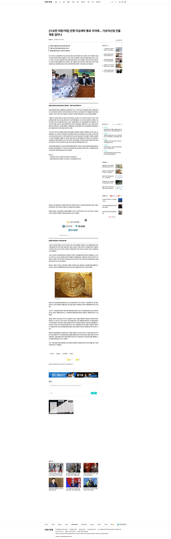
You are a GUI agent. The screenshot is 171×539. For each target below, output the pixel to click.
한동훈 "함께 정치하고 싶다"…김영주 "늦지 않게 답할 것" (90, 474)
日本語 (116, 2)
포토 (93, 2)
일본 (116, 196)
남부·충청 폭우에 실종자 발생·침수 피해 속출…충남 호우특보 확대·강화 (112, 153)
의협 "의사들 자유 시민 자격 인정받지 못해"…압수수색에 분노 (90, 489)
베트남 (121, 196)
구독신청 (52, 524)
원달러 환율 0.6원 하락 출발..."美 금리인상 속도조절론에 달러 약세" (65, 159)
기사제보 (66, 524)
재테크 (68, 2)
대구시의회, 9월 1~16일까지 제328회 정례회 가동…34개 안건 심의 (113, 147)
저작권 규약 (92, 524)
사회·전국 (83, 2)
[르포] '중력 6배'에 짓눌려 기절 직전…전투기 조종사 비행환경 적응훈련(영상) (73, 474)
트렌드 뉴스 (105, 45)
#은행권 (71, 353)
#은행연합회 (65, 353)
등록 (94, 393)
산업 (64, 2)
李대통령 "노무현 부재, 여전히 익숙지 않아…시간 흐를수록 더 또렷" (113, 141)
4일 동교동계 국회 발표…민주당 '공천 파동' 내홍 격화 (56, 489)
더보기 (108, 217)
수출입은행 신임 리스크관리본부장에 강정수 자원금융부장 (63, 157)
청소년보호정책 (83, 524)
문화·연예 (98, 2)
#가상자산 (52, 353)
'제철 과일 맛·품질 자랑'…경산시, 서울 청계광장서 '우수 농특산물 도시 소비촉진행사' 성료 (113, 136)
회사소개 (46, 524)
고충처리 (99, 524)
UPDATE (119, 124)
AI (59, 2)
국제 (88, 2)
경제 (73, 2)
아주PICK (104, 162)
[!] (121, 45)
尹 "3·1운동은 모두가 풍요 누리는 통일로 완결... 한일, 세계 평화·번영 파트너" (73, 489)
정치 (78, 2)
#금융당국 (58, 353)
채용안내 (59, 524)
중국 (56, 2)
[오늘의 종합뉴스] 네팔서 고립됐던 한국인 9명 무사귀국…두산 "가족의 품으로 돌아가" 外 (113, 130)
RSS (111, 524)
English (112, 2)
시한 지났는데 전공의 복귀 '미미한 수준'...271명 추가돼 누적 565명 (56, 474)
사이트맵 (105, 524)
